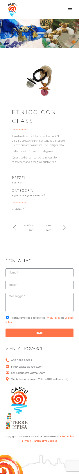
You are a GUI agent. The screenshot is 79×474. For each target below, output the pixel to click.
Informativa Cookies (45, 441)
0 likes (18, 209)
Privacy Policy (53, 317)
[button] (70, 9)
